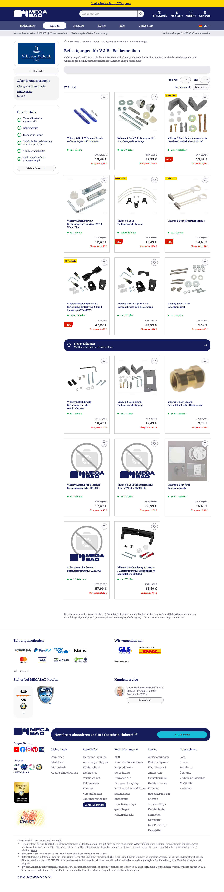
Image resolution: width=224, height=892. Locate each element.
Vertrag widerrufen (94, 805)
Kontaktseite (145, 700)
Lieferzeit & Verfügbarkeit (91, 775)
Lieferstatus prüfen (95, 757)
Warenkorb (58, 767)
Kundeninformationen (128, 762)
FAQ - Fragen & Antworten (157, 770)
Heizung (78, 25)
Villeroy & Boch (90, 41)
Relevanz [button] (199, 87)
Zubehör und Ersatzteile (115, 41)
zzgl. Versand (54, 840)
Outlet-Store (146, 25)
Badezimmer (28, 25)
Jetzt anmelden (182, 734)
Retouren (88, 788)
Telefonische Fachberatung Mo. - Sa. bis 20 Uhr (38, 143)
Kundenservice (157, 783)
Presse (184, 762)
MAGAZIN (186, 783)
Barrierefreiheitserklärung (130, 788)
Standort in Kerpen (33, 134)
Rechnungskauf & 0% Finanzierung (89, 33)
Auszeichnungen (158, 757)
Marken (55, 25)
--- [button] (183, 79)
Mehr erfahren (34, 168)
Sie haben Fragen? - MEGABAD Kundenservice (186, 33)
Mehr (34, 850)
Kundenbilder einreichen (156, 811)
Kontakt (153, 788)
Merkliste (57, 762)
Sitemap (153, 798)
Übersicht (38, 71)
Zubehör (21, 96)
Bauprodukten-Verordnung (123, 770)
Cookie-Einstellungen (64, 772)
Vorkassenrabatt (59, 33)
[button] (159, 13)
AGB (117, 757)
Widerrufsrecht (124, 814)
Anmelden (57, 757)
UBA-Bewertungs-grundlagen (125, 806)
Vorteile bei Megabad (193, 777)
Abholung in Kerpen (95, 762)
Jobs (182, 757)
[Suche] (140, 13)
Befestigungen (24, 91)
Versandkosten (92, 793)
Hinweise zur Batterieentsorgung (126, 780)
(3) (135, 733)
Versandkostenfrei (29, 33)
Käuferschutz (30, 127)
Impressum (121, 798)
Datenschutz (122, 793)
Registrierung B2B (159, 793)
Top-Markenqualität (34, 150)
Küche (102, 25)
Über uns (185, 772)
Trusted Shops (157, 804)
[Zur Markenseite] (36, 53)
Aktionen (186, 788)
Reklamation (91, 783)
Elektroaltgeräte (158, 762)
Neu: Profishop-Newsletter (157, 827)
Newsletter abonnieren (96, 735)
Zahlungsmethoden (95, 798)
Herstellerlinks (157, 777)
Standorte (186, 767)
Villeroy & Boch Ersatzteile (31, 86)
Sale (122, 25)
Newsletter (155, 819)
